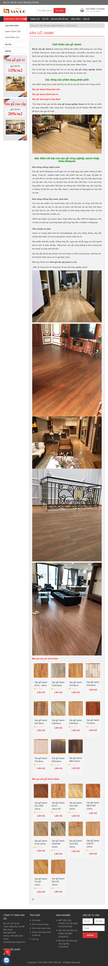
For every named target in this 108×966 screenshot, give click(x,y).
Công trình (76, 19)
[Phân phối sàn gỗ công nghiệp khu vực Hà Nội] (14, 10)
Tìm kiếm (59, 10)
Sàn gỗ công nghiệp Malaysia (52, 25)
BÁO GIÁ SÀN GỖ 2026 (59, 19)
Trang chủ (35, 19)
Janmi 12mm (10, 31)
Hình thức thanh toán (41, 928)
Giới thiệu (36, 920)
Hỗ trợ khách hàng (40, 924)
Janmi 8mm (10, 37)
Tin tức (45, 19)
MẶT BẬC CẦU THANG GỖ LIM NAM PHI (68, 923)
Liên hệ (86, 19)
